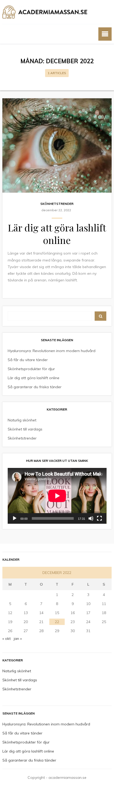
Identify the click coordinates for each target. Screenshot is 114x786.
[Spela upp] (14, 518)
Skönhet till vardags (25, 429)
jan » (18, 638)
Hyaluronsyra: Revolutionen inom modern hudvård (51, 350)
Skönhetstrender (56, 204)
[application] (57, 496)
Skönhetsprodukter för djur (31, 368)
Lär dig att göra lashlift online (57, 233)
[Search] (101, 316)
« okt (6, 638)
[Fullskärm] (99, 518)
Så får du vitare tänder (28, 359)
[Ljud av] (91, 518)
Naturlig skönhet (22, 420)
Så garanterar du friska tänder (35, 386)
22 (57, 621)
